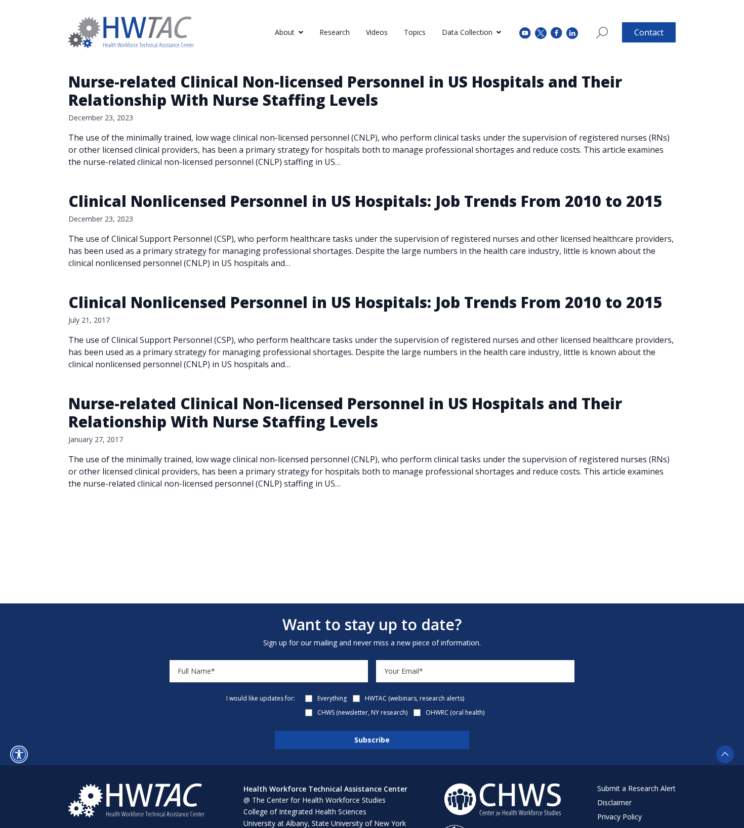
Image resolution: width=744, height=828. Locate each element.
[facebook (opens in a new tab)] (556, 32)
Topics (415, 32)
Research (334, 32)
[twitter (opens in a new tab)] (541, 32)
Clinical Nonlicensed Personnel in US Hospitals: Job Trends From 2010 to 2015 (365, 201)
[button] (19, 754)
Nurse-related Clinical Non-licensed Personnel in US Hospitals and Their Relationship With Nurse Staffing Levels (345, 90)
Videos (377, 32)
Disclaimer (614, 802)
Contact (649, 32)
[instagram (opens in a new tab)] (572, 32)
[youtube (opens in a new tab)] (525, 32)
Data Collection (467, 32)
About (285, 32)
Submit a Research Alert (636, 788)
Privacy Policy (619, 816)
